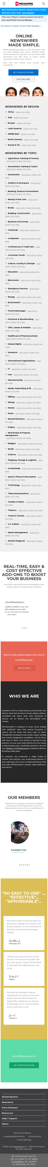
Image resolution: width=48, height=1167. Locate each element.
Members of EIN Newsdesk (17, 748)
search (18, 112)
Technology (14, 485)
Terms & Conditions (22, 1133)
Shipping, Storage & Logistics (22, 460)
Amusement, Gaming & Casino (23, 166)
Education (13, 272)
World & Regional (16, 541)
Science (12, 454)
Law (10, 374)
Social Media (14, 468)
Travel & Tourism (16, 516)
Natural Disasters (16, 419)
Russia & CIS (14, 145)
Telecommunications (18, 493)
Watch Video (24, 668)
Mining (11, 402)
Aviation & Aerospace (18, 183)
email (28, 112)
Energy (11, 297)
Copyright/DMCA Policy (14, 1136)
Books (11, 208)
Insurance (13, 352)
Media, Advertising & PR (19, 388)
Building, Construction (19, 213)
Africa (11, 112)
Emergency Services (18, 288)
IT (9, 369)
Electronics (13, 280)
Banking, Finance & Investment (23, 191)
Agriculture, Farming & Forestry (23, 158)
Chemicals (13, 230)
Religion (12, 443)
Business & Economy (18, 222)
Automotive (14, 174)
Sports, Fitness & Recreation (22, 477)
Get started (28, 13)
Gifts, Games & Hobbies (19, 327)
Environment (14, 302)
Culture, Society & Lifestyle (21, 263)
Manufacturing (15, 380)
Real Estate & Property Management (17, 434)
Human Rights (15, 344)
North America (15, 139)
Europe (11, 123)
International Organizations (21, 361)
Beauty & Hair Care (17, 199)
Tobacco (12, 510)
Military (11, 397)
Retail (11, 449)
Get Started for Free (23, 72)
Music (11, 413)
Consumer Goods (16, 255)
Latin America (15, 128)
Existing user (23, 79)
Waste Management (18, 532)
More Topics (10, 161)
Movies (11, 408)
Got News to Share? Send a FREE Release (21, 26)
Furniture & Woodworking (20, 319)
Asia (10, 117)
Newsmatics (19, 1147)
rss (23, 112)
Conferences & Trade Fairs (21, 247)
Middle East (13, 134)
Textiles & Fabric (16, 502)
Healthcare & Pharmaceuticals (23, 336)
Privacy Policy (35, 1136)
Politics (11, 427)
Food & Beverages (17, 311)
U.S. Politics (13, 524)
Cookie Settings (24, 1140)
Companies (13, 238)
